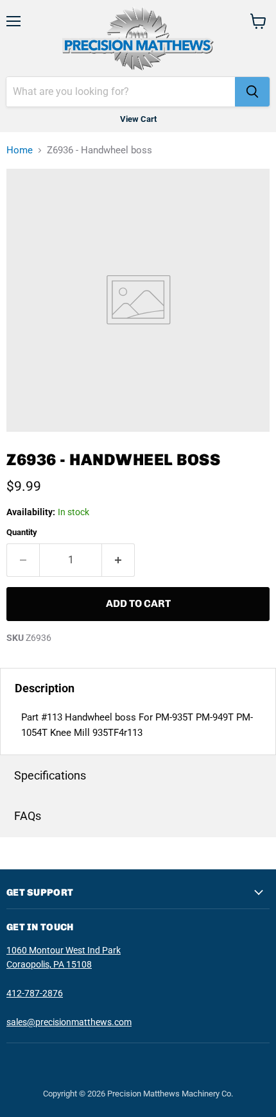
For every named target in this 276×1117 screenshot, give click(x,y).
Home (19, 150)
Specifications (50, 775)
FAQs (27, 816)
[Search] (252, 92)
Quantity (21, 532)
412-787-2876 (34, 993)
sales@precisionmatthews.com (69, 1022)
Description (44, 688)
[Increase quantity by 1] (118, 560)
